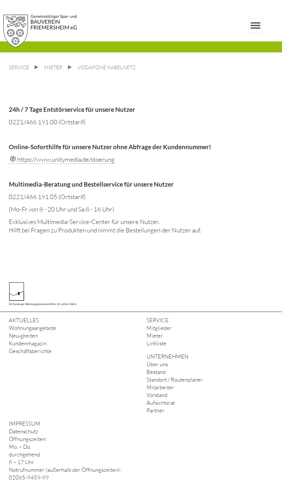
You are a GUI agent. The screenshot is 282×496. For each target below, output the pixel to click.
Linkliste (156, 343)
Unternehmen (167, 356)
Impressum (24, 423)
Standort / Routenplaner (175, 379)
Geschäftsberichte (30, 351)
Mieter (155, 335)
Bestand (156, 371)
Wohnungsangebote (32, 327)
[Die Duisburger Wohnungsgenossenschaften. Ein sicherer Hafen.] (45, 293)
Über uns (157, 364)
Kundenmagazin (28, 343)
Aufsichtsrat (161, 402)
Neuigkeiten (23, 335)
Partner (155, 410)
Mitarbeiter (160, 387)
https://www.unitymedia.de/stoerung (66, 159)
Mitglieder (159, 327)
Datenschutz (23, 431)
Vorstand (157, 395)
